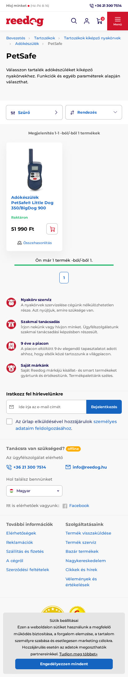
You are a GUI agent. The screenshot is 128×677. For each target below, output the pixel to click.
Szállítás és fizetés (25, 551)
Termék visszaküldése (88, 533)
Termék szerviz (81, 542)
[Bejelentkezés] (86, 21)
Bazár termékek (82, 551)
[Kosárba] (52, 229)
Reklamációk (19, 542)
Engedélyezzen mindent (64, 664)
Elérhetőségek (21, 533)
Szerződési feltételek (27, 569)
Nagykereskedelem (86, 560)
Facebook (79, 505)
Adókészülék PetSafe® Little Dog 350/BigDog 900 (32, 202)
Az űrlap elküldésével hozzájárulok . (66, 425)
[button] (74, 21)
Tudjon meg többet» (78, 654)
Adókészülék (27, 43)
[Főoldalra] (24, 21)
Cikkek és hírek (81, 569)
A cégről (14, 560)
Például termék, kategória (47, 39)
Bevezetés (15, 38)
